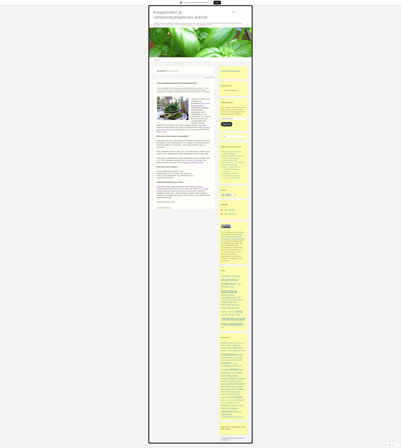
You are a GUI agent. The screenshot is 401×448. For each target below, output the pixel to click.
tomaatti (236, 402)
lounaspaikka (239, 386)
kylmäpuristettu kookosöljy (235, 299)
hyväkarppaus (228, 283)
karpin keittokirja (238, 357)
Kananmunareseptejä (230, 165)
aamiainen (225, 342)
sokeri (223, 402)
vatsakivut (234, 408)
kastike (240, 365)
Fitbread (223, 348)
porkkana (230, 397)
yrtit (222, 327)
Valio (241, 405)
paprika (238, 392)
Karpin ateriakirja (226, 357)
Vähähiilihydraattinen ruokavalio (233, 156)
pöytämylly (228, 400)
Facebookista (198, 162)
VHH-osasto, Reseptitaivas (231, 178)
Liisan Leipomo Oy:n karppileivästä (200, 104)
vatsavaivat (226, 411)
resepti (239, 311)
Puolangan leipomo (162, 91)
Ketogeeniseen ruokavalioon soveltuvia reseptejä (232, 152)
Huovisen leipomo (168, 90)
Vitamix (238, 314)
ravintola (231, 311)
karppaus (178, 88)
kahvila (231, 286)
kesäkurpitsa (225, 369)
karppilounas (226, 365)
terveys (232, 314)
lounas (231, 307)
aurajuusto (234, 345)
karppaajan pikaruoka (235, 360)
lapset (231, 302)
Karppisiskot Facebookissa (230, 71)
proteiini (238, 396)
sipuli (242, 400)
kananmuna (229, 354)
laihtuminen (240, 383)
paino (227, 391)
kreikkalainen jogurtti (235, 381)
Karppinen (234, 365)
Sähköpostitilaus (227, 102)
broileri (238, 345)
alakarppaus (235, 276)
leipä (183, 88)
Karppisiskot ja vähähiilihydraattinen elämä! (181, 14)
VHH (234, 411)
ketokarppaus (226, 297)
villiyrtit (237, 411)
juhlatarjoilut (229, 350)
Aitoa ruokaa (234, 343)
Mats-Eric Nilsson (226, 389)
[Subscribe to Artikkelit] (222, 209)
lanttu (223, 386)
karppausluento (234, 363)
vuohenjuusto (226, 414)
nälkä (223, 391)
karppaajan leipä (225, 360)
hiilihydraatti (238, 347)
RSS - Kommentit (230, 214)
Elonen (161, 90)
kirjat (239, 297)
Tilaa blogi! (226, 124)
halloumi (229, 348)
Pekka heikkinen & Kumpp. (198, 90)
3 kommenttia (164, 208)
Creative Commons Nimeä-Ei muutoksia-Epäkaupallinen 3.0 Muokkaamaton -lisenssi (233, 237)
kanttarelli (240, 355)
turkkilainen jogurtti (229, 405)
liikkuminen (235, 305)
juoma (239, 284)
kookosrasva (225, 381)
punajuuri (223, 400)
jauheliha (223, 350)
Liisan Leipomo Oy (185, 90)
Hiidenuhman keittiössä (230, 173)
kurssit (223, 299)
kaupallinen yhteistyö (228, 295)
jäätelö (239, 350)
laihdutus (224, 302)
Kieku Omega (234, 373)
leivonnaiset (226, 304)
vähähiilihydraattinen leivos (181, 91)
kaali (243, 350)
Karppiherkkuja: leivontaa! (231, 176)
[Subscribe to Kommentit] (222, 214)
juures (235, 350)
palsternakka (232, 391)
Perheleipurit (231, 394)
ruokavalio (224, 314)
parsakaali (224, 394)
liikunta (233, 386)
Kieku (234, 369)
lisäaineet (224, 307)
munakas (240, 389)
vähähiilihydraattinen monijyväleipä (199, 91)
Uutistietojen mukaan (163, 186)
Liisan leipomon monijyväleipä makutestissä (177, 83)
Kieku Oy (234, 378)
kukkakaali (224, 384)
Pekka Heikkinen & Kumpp (193, 186)
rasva (238, 399)
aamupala (173, 88)
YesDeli (241, 417)
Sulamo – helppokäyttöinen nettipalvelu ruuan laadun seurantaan (232, 169)
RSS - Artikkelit (229, 209)
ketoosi (234, 297)
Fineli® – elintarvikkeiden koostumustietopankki (231, 159)
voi (241, 411)
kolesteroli (242, 379)
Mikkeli (234, 389)
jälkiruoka (225, 286)
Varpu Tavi (225, 408)
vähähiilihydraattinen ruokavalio (194, 88)
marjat (237, 307)
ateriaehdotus (229, 279)
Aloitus (217, 2)
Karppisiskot (157, 60)
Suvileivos (171, 91)
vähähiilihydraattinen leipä (229, 417)
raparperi (233, 400)
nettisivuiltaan (186, 162)
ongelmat (224, 311)
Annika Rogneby (226, 345)
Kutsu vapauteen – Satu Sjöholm (233, 162)
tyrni (238, 405)
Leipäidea (176, 90)
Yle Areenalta (197, 160)
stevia (226, 402)
